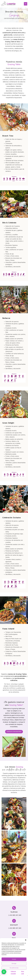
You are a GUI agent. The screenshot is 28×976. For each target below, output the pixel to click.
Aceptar (14, 959)
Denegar (14, 963)
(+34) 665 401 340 (14, 915)
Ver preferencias (14, 968)
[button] (25, 940)
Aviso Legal (22, 973)
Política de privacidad (13, 973)
